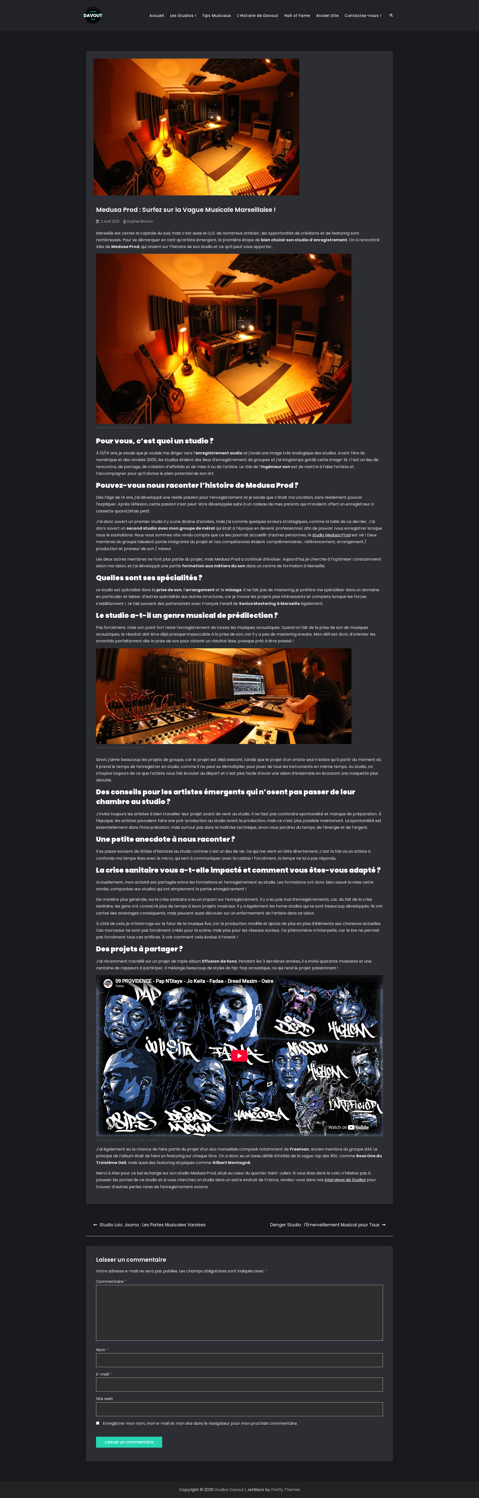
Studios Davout (230, 1490)
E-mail (104, 1374)
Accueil (156, 15)
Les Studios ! (183, 15)
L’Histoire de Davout (257, 15)
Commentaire (111, 1281)
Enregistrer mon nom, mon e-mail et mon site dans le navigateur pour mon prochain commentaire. (200, 1423)
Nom (102, 1350)
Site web (104, 1399)
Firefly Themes (285, 1490)
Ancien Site (327, 15)
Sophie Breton (140, 221)
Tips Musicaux (216, 15)
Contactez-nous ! (363, 15)
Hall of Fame (297, 15)
